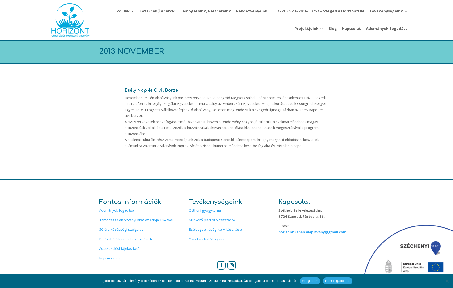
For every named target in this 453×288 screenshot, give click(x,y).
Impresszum (109, 258)
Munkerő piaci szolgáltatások (212, 220)
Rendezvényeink (251, 11)
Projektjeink (306, 28)
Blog (332, 28)
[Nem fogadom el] (447, 281)
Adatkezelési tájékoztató (119, 248)
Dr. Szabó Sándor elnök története (126, 239)
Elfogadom (310, 281)
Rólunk (123, 11)
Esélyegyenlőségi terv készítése (215, 229)
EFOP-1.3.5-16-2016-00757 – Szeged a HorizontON (318, 11)
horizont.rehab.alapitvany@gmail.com (312, 232)
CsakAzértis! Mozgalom (207, 239)
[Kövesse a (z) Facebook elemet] (221, 265)
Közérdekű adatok (157, 11)
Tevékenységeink (386, 11)
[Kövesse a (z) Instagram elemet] (231, 265)
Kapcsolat (351, 28)
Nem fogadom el (337, 281)
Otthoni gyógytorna (205, 210)
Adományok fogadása (387, 28)
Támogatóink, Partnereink (205, 11)
